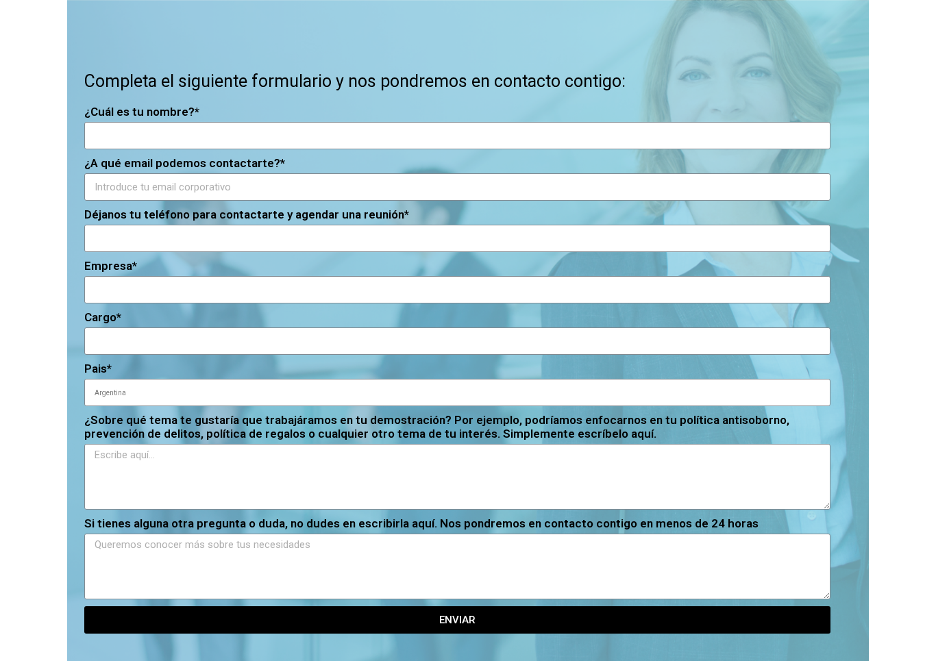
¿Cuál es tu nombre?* (141, 112)
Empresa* (110, 266)
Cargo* (102, 317)
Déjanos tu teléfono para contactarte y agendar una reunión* (246, 214)
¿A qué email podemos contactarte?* (184, 163)
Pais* (98, 368)
